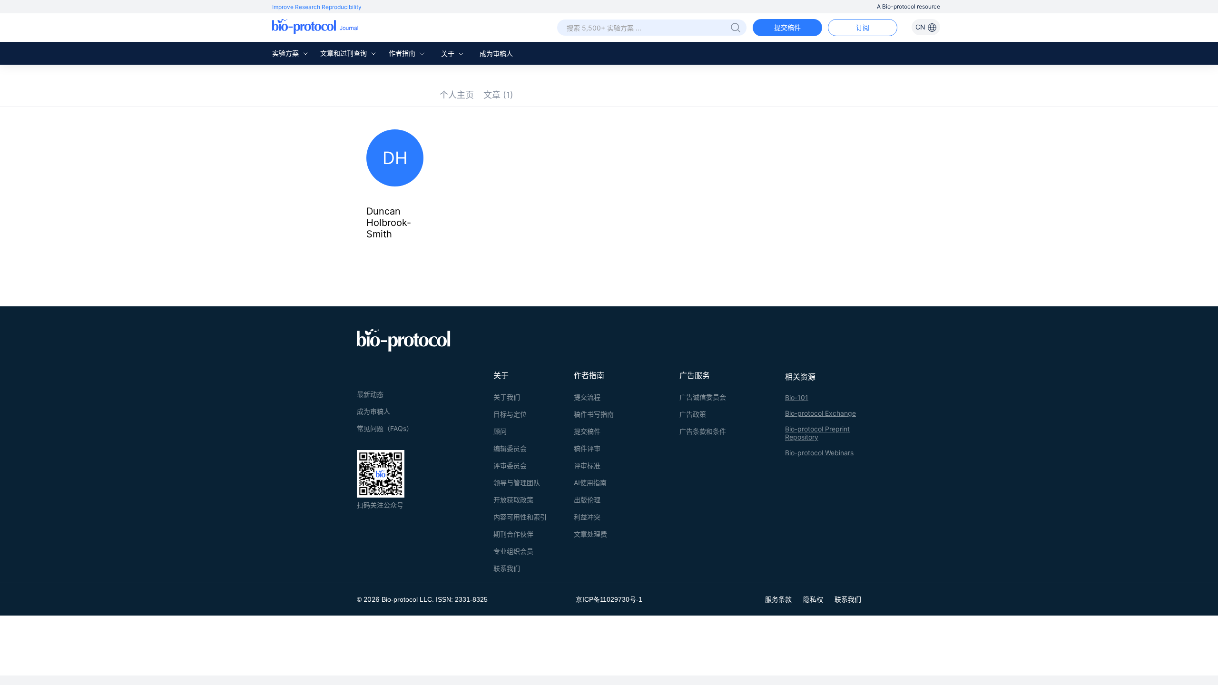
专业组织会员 (513, 551)
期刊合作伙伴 (513, 534)
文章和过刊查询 (344, 53)
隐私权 (813, 599)
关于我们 (506, 397)
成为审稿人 (496, 53)
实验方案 (286, 53)
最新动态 (370, 394)
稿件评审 (587, 448)
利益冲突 (587, 517)
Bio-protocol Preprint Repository (817, 433)
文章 (498, 95)
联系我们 (506, 568)
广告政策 (692, 414)
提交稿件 (787, 27)
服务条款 (778, 599)
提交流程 (587, 397)
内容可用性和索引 (520, 517)
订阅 (862, 27)
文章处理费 (590, 534)
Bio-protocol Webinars (819, 453)
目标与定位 (510, 414)
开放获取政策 (513, 500)
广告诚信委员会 (702, 397)
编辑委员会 (510, 448)
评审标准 (587, 465)
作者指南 (403, 53)
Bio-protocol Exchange (820, 413)
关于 (448, 53)
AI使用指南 (590, 483)
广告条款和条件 (702, 431)
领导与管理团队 (516, 483)
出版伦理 (587, 500)
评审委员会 (510, 465)
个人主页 (457, 95)
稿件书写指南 (594, 414)
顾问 (500, 431)
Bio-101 (796, 397)
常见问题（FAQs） (385, 428)
